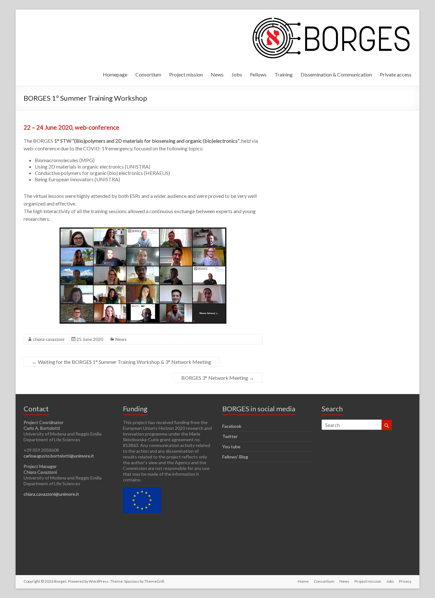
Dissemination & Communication (336, 74)
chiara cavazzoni (48, 339)
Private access (395, 74)
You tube (231, 446)
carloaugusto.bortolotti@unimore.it (59, 455)
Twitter (230, 436)
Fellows (258, 74)
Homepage (115, 74)
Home (303, 581)
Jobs (237, 74)
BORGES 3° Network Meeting (217, 378)
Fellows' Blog (235, 456)
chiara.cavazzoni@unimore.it (51, 494)
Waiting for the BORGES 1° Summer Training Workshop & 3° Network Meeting (121, 362)
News (217, 74)
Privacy (405, 581)
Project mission (186, 74)
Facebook (231, 426)
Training (284, 74)
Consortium (148, 74)
